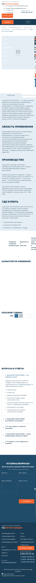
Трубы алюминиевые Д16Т (20, 29)
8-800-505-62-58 (27, 554)
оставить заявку (26, 548)
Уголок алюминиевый (8, 539)
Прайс (5, 30)
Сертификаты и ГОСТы (8, 49)
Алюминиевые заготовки (9, 542)
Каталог (7, 22)
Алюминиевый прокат (14, 27)
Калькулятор (24, 545)
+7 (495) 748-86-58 (27, 559)
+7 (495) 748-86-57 (27, 557)
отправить (26, 501)
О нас (5, 26)
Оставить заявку (7, 15)
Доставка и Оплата (7, 37)
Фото (5, 43)
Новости (4, 553)
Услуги (11, 26)
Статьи (11, 56)
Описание (11, 95)
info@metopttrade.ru (25, 384)
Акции (5, 56)
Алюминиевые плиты (8, 536)
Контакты (7, 60)
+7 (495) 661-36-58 (27, 562)
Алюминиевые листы (8, 533)
